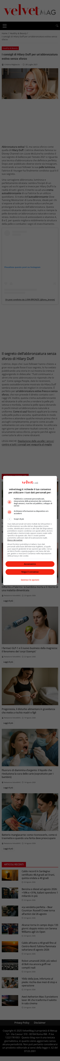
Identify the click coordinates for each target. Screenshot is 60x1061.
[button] (30, 519)
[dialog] (30, 530)
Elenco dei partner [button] (15, 540)
